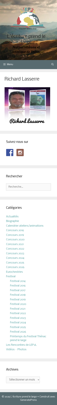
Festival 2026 (18, 331)
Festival (11, 276)
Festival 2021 (17, 308)
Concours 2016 (15, 230)
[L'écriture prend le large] (28, 18)
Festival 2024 (18, 322)
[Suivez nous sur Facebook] (9, 152)
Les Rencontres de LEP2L (21, 345)
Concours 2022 (15, 248)
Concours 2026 (15, 267)
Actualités (12, 216)
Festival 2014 (18, 281)
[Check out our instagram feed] (20, 152)
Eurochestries (14, 272)
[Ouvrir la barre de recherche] (52, 64)
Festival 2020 (18, 304)
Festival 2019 (18, 299)
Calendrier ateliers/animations (24, 225)
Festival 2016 (18, 285)
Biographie (12, 221)
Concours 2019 (15, 235)
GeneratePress (28, 400)
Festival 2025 (18, 327)
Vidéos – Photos (16, 349)
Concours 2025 (15, 262)
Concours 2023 (15, 253)
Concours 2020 (15, 239)
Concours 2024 (15, 258)
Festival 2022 (18, 313)
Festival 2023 (18, 318)
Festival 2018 (18, 295)
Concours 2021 (15, 244)
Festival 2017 (17, 290)
